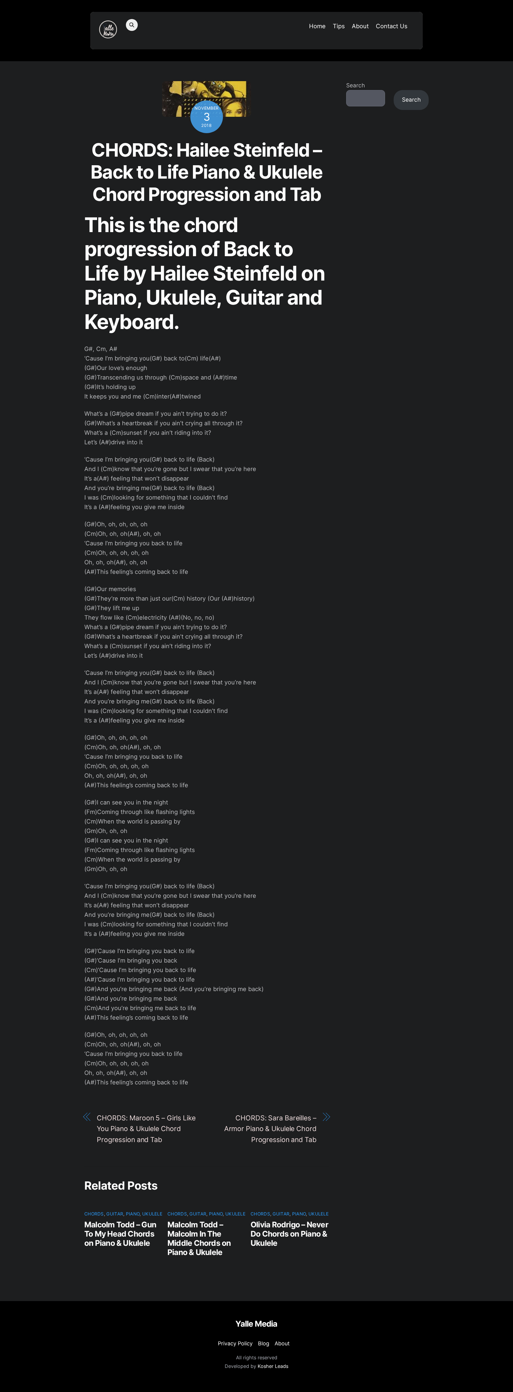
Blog (263, 1343)
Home (317, 26)
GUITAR (114, 1214)
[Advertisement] (387, 212)
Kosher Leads (273, 1366)
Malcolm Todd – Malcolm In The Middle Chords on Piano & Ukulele (199, 1238)
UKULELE (152, 1214)
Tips (339, 26)
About (360, 26)
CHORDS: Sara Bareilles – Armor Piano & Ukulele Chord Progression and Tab (270, 1129)
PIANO (133, 1214)
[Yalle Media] (108, 35)
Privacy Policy (235, 1343)
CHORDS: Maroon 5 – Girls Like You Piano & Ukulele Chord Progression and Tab (146, 1129)
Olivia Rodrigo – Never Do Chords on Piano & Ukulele (289, 1234)
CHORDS (94, 1214)
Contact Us (391, 26)
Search (355, 85)
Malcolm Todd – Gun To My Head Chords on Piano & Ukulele (120, 1234)
